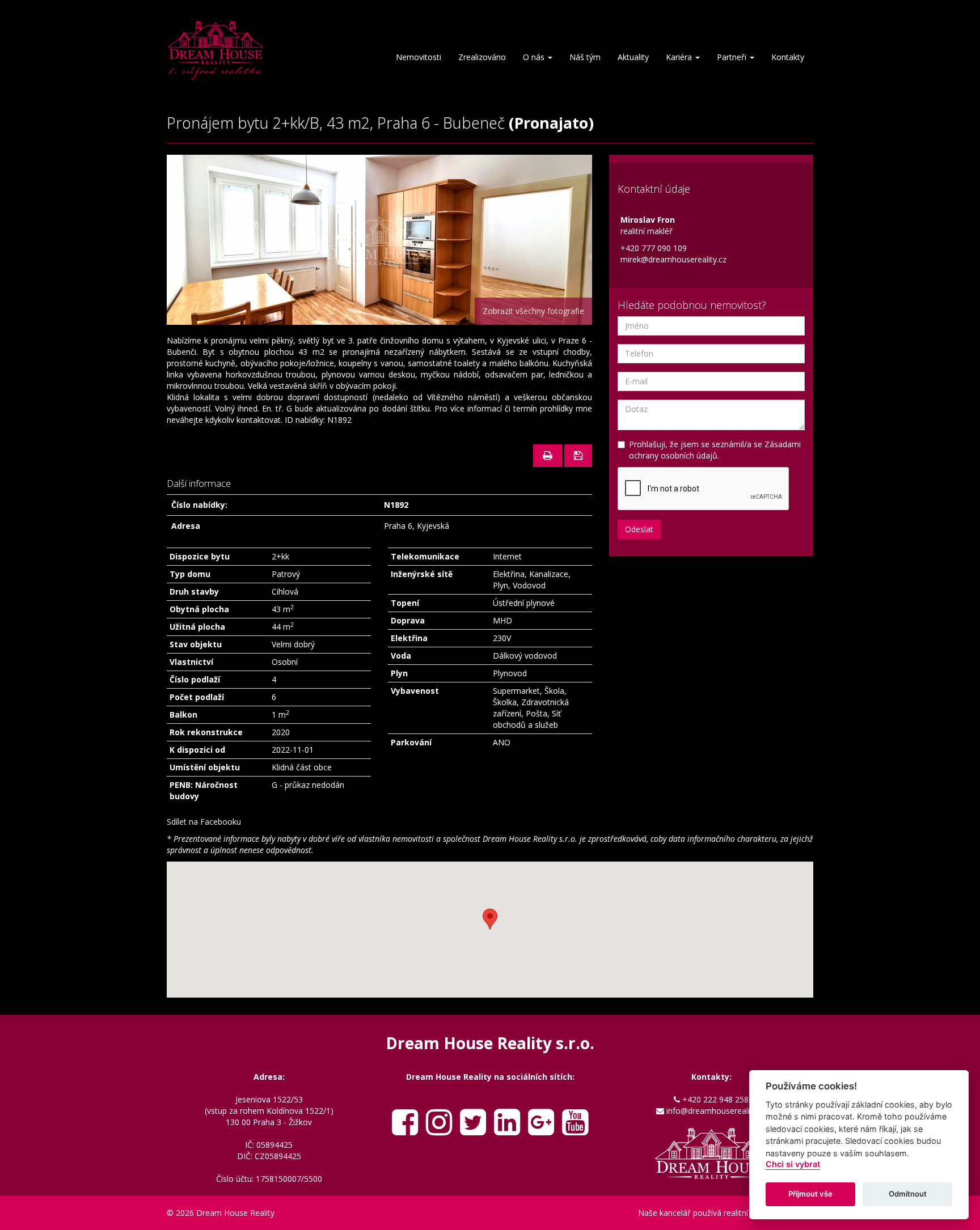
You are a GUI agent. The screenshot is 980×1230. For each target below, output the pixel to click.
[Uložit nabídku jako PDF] (578, 455)
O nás (535, 57)
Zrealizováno (482, 57)
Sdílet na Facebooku (204, 821)
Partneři (733, 57)
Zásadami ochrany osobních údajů (715, 450)
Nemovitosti (418, 57)
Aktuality (633, 57)
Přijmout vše (810, 1193)
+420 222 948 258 (715, 1099)
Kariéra (680, 57)
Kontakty (787, 57)
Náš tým (585, 57)
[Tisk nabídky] (547, 455)
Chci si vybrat (793, 1164)
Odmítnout (908, 1193)
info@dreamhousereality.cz (716, 1110)
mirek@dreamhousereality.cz (673, 259)
